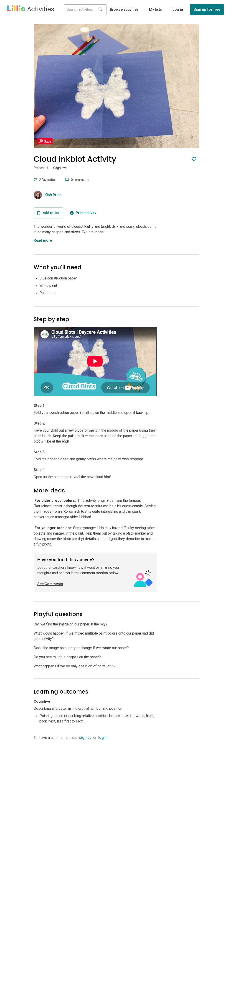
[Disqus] (116, 797)
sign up (85, 737)
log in (103, 737)
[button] (30, 9)
